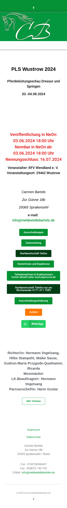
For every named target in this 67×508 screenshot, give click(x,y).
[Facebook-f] (33, 7)
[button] (33, 45)
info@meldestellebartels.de (33, 220)
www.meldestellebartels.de (37, 493)
